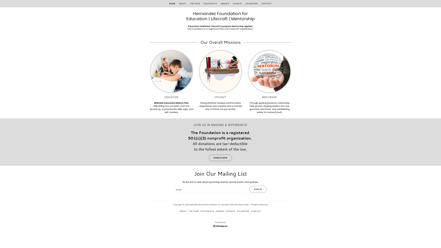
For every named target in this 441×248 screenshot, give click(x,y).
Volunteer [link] (251, 3)
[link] (220, 226)
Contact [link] (266, 3)
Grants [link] (225, 3)
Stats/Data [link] (210, 3)
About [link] (182, 3)
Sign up (258, 189)
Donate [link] (237, 3)
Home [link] (172, 3)
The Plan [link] (195, 3)
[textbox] (210, 189)
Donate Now (220, 157)
